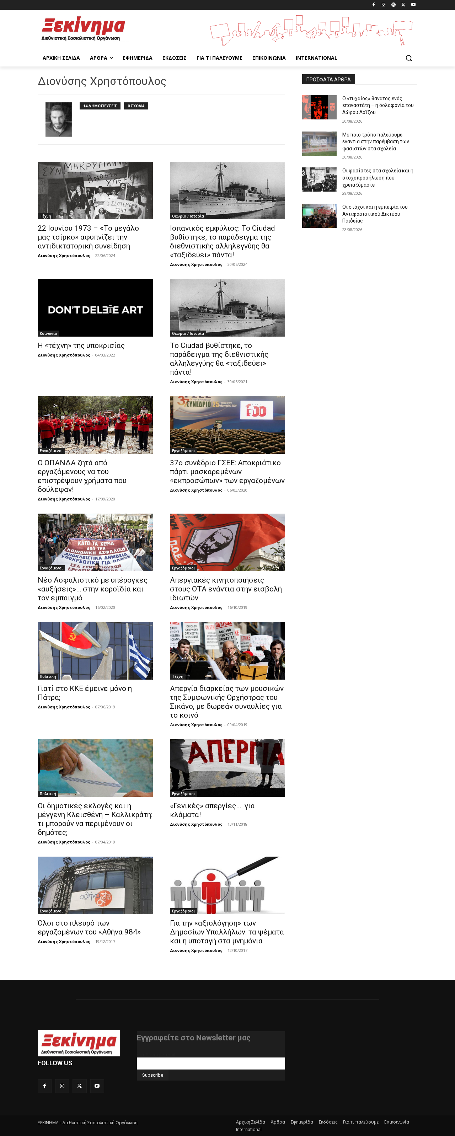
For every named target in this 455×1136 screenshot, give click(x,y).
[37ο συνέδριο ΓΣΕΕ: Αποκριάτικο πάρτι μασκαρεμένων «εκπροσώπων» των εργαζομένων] (227, 425)
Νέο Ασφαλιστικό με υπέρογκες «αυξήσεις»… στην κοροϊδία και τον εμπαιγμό (93, 589)
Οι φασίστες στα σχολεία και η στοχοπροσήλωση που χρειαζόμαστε (377, 177)
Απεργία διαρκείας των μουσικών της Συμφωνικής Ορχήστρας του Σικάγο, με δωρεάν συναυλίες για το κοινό (227, 701)
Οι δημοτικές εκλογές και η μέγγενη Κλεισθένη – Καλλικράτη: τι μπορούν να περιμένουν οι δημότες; (95, 819)
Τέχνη (45, 216)
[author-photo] (63, 119)
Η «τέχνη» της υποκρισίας (81, 345)
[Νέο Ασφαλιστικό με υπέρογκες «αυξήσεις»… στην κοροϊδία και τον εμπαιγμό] (95, 542)
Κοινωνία (48, 333)
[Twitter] (403, 5)
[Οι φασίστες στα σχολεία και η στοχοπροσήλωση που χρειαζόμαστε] (319, 179)
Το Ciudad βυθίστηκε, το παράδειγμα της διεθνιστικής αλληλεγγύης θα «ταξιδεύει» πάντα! (219, 358)
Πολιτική (48, 676)
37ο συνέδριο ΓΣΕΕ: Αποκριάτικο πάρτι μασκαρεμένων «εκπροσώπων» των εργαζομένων (227, 472)
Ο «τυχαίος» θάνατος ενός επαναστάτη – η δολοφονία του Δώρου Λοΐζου (378, 105)
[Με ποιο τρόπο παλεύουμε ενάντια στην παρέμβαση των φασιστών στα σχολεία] (319, 144)
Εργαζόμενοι (51, 450)
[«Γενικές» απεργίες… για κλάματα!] (227, 768)
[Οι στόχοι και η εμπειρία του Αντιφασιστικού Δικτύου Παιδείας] (319, 216)
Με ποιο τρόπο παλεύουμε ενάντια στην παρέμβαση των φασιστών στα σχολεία (375, 141)
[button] (408, 57)
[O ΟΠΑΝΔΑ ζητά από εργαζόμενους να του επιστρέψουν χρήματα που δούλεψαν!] (95, 425)
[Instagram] (384, 5)
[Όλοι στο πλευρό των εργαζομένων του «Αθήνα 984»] (95, 885)
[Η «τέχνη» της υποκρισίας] (95, 308)
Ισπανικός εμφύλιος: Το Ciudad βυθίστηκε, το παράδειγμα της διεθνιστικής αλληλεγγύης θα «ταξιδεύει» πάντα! (222, 241)
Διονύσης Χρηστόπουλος (64, 255)
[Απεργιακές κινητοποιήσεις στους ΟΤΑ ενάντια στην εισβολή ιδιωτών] (227, 542)
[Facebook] (374, 5)
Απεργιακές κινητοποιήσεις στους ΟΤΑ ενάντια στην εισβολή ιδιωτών (226, 589)
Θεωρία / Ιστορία (188, 216)
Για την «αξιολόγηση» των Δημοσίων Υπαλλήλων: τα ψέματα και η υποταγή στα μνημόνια (227, 932)
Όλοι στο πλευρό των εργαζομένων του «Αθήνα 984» (89, 927)
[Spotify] (394, 5)
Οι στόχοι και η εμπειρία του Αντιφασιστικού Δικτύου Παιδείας (375, 214)
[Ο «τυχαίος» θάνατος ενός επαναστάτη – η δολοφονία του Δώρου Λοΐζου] (319, 107)
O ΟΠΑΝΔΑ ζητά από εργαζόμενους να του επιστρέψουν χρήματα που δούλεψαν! (82, 476)
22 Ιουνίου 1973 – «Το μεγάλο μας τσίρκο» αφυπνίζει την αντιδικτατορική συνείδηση (88, 237)
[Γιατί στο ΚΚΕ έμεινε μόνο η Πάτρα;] (95, 651)
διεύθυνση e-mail (156, 1054)
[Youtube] (413, 5)
